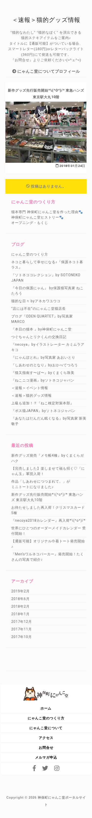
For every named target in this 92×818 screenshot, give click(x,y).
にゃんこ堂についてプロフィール (48, 71)
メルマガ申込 (46, 757)
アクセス (46, 738)
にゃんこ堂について (46, 728)
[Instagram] (57, 768)
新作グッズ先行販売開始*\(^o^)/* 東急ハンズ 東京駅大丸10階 (46, 93)
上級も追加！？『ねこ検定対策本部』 (42, 403)
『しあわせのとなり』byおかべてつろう (44, 365)
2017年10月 (21, 637)
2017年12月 (21, 622)
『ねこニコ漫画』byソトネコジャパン (42, 380)
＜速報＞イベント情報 (29, 388)
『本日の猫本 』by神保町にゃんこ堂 (41, 329)
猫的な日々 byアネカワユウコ (36, 301)
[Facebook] (34, 768)
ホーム (46, 708)
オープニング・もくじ (29, 223)
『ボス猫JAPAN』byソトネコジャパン (43, 411)
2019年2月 (20, 591)
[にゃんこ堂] (46, 694)
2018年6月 (20, 599)
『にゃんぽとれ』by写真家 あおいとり (43, 357)
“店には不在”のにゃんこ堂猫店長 (38, 309)
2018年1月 (20, 614)
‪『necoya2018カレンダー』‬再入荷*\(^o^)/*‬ (48, 520)
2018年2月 (20, 606)
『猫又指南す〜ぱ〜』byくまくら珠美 (42, 373)
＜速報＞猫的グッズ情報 (31, 395)
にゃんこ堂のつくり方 (29, 254)
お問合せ (46, 748)
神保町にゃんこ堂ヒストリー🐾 (37, 217)
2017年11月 (21, 629)
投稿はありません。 (48, 186)
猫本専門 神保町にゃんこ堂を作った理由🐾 (47, 212)
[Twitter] (45, 768)
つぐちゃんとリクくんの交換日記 (38, 337)
